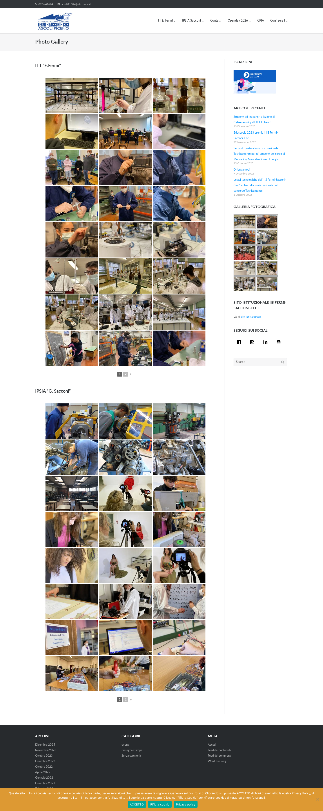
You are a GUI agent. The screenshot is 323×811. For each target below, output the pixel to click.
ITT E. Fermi (165, 20)
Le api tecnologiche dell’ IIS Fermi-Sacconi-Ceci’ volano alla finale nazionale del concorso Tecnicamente (260, 185)
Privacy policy (185, 804)
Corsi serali (277, 20)
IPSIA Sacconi (191, 20)
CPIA (260, 20)
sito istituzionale (251, 317)
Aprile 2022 (42, 772)
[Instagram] (253, 342)
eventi (125, 744)
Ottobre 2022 (44, 766)
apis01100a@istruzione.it (76, 4)
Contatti (215, 20)
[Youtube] (279, 342)
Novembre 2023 (45, 750)
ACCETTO (137, 804)
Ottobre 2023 (44, 755)
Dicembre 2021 (45, 783)
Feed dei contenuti (219, 750)
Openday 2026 (238, 20)
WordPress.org (217, 761)
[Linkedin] (266, 342)
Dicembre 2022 (45, 761)
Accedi (212, 744)
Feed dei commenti (219, 755)
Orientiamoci (242, 169)
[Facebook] (240, 342)
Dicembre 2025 (45, 744)
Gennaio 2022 (44, 777)
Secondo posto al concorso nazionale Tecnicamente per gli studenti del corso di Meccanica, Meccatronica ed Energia (259, 154)
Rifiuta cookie (160, 804)
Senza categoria (131, 755)
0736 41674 (45, 4)
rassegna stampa (132, 750)
